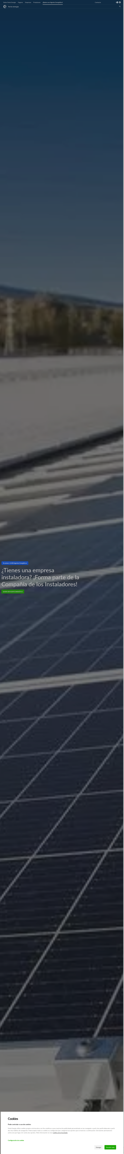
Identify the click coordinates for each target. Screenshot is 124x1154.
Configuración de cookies (16, 1140)
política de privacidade (60, 1133)
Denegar (98, 1147)
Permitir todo (110, 1147)
